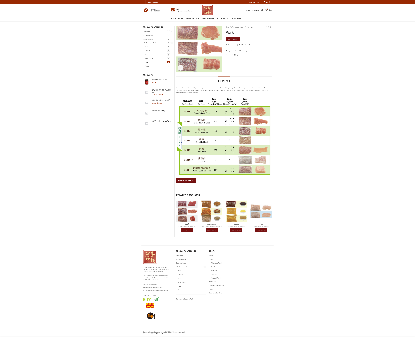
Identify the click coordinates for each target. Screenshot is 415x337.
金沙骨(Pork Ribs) (158, 111)
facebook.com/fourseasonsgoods (156, 290)
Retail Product (148, 35)
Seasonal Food (148, 39)
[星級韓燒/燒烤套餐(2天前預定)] (146, 92)
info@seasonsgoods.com (184, 11)
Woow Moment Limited (159, 334)
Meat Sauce (211, 224)
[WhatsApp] (269, 2)
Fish (261, 224)
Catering (214, 274)
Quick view (196, 208)
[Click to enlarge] (180, 68)
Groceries (146, 31)
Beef (187, 224)
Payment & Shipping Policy (185, 299)
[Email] (266, 2)
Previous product (266, 27)
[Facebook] (264, 2)
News (211, 289)
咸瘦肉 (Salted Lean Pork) (161, 121)
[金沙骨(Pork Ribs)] (146, 113)
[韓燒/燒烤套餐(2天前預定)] (146, 102)
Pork (246, 27)
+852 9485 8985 (154, 11)
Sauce (236, 224)
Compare (231, 45)
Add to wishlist (244, 45)
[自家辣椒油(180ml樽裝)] (146, 82)
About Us (212, 282)
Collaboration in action (216, 285)
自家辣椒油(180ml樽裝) (160, 79)
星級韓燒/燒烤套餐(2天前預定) (161, 91)
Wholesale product (237, 27)
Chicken (147, 50)
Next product (271, 27)
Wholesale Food (216, 263)
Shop (211, 259)
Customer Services (215, 293)
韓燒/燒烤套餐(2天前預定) (161, 100)
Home (227, 27)
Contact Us (232, 39)
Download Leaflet (186, 180)
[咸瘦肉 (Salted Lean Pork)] (146, 123)
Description (224, 81)
